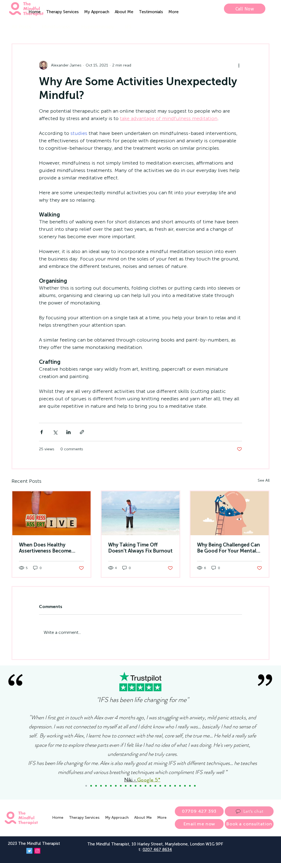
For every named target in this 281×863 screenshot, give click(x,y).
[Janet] (126, 786)
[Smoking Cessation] (195, 786)
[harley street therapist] (229, 513)
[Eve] (180, 786)
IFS (128, 27)
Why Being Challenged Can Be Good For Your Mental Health (228, 548)
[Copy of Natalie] (111, 786)
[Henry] (185, 786)
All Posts (21, 27)
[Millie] (175, 786)
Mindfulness (56, 27)
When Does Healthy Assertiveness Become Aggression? (45, 548)
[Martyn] (130, 786)
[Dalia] (116, 786)
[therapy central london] (51, 513)
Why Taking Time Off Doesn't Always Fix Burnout (140, 548)
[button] (62, 12)
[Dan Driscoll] (145, 786)
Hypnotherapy (97, 27)
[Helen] (160, 786)
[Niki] (86, 786)
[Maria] (101, 786)
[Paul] (165, 786)
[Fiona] (155, 786)
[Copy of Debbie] (91, 786)
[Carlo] (170, 786)
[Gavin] (140, 786)
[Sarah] (135, 786)
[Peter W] (150, 786)
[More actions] (238, 65)
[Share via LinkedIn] (68, 432)
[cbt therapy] (141, 513)
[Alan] (190, 786)
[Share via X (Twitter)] (55, 432)
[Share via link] (82, 432)
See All (263, 480)
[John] (121, 786)
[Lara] (106, 786)
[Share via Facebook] (41, 432)
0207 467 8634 (157, 849)
